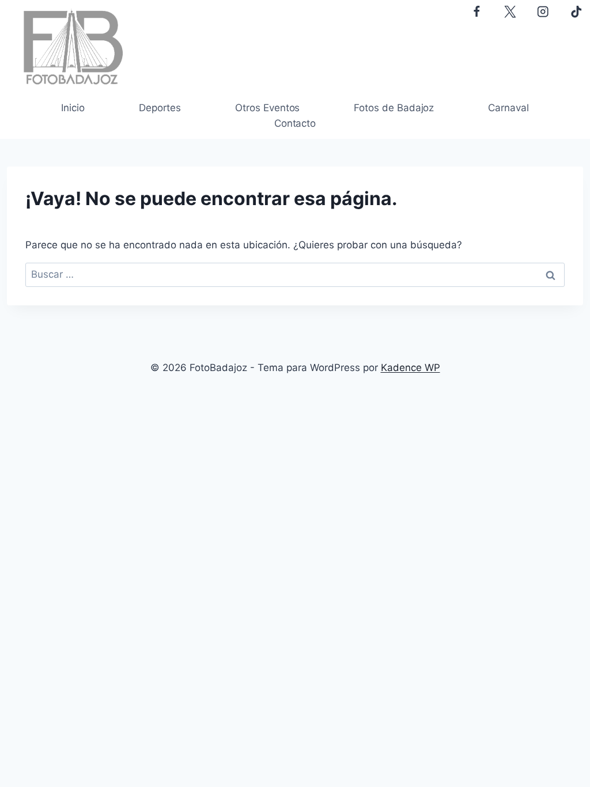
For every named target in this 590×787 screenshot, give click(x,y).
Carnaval (508, 107)
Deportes (160, 107)
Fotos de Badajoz (394, 107)
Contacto (295, 123)
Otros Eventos (267, 107)
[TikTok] (576, 12)
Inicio (73, 107)
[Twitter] (509, 12)
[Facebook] (476, 12)
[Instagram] (543, 12)
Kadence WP (410, 367)
